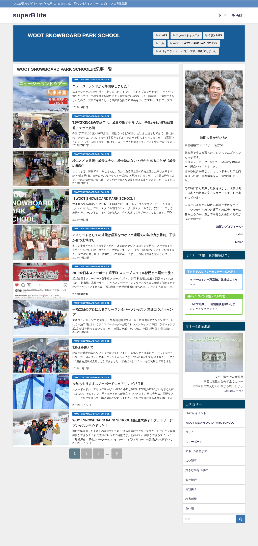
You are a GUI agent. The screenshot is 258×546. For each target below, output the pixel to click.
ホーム (222, 15)
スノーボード (193, 441)
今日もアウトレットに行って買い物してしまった (187, 51)
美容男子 (191, 489)
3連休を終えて (83, 347)
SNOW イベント (195, 413)
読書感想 (191, 498)
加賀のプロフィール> (229, 226)
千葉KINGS (215, 35)
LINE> (239, 241)
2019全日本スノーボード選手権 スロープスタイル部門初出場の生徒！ (123, 272)
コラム (189, 432)
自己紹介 (237, 15)
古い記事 (191, 460)
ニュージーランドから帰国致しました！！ (103, 86)
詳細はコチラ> (234, 390)
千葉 (161, 43)
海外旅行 (191, 479)
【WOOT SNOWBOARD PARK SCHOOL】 (104, 198)
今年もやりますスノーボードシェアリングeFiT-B (108, 383)
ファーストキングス (188, 35)
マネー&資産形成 (196, 451)
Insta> (239, 234)
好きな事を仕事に (196, 470)
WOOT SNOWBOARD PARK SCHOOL (195, 43)
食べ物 (189, 508)
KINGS (163, 35)
